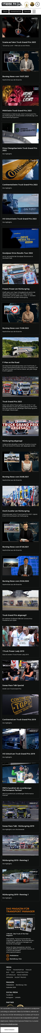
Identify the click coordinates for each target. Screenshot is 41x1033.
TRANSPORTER (15, 11)
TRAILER (27, 11)
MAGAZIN (9, 977)
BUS (7, 972)
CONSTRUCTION (22, 972)
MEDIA (8, 967)
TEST (13, 972)
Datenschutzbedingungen (9, 1024)
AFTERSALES (11, 975)
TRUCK (5, 11)
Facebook (9, 995)
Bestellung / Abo (16, 959)
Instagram (9, 997)
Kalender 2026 (11, 987)
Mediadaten (14, 955)
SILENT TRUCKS (20, 977)
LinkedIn (17, 997)
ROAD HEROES (22, 975)
